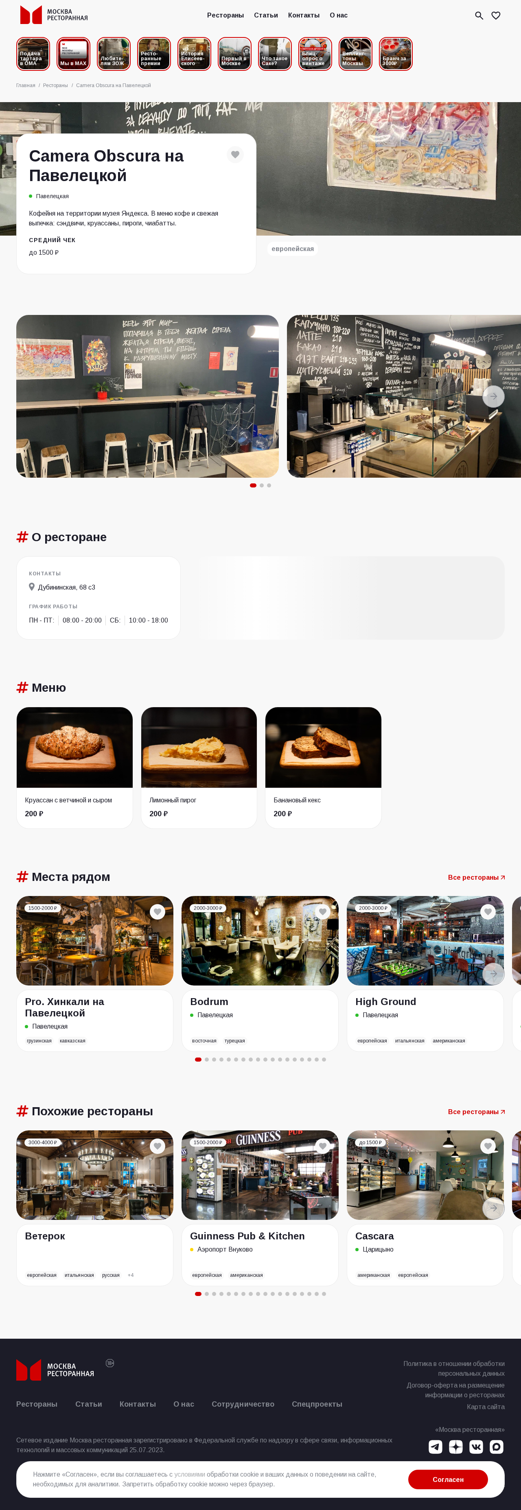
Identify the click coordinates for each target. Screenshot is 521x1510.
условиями (189, 1474)
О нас (339, 15)
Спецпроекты (317, 1404)
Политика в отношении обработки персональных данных (454, 1368)
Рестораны (225, 15)
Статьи (266, 15)
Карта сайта (486, 1406)
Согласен (448, 1479)
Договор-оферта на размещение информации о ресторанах (456, 1390)
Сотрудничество (243, 1404)
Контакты (304, 15)
